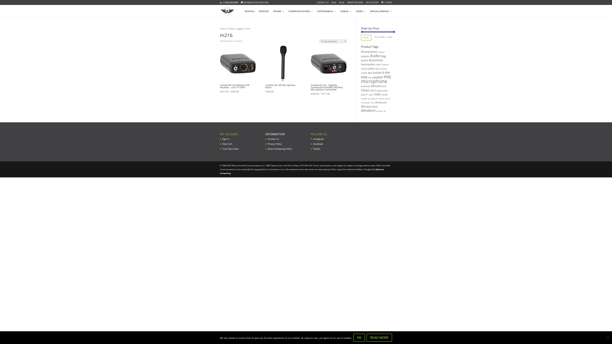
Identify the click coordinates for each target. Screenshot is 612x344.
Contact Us (323, 3)
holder (377, 73)
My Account (372, 3)
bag (383, 56)
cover (364, 72)
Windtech (368, 110)
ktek (364, 77)
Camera (385, 64)
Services (264, 11)
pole (379, 90)
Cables (344, 11)
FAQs (334, 3)
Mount (376, 86)
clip (377, 68)
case (371, 68)
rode (377, 94)
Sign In (225, 138)
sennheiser (373, 98)
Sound (277, 11)
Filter (366, 37)
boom (364, 60)
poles (385, 90)
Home (223, 28)
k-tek (386, 72)
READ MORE (379, 338)
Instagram (318, 138)
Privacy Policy (275, 143)
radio (370, 94)
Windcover (381, 102)
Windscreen (369, 106)
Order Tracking (355, 3)
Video (359, 11)
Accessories (369, 51)
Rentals (250, 11)
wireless (379, 111)
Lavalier (377, 77)
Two (373, 102)
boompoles (368, 64)
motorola (366, 86)
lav (369, 77)
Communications (299, 11)
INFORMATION (275, 134)
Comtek (383, 69)
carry (364, 68)
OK (359, 338)
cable (378, 64)
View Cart (227, 143)
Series (381, 98)
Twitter (317, 148)
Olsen (365, 90)
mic (387, 76)
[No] (608, 337)
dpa (370, 73)
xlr (385, 111)
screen (364, 98)
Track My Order (230, 148)
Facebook (318, 143)
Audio (375, 55)
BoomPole (376, 60)
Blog (341, 3)
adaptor (365, 56)
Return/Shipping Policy (280, 148)
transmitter (365, 103)
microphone (374, 81)
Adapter (381, 52)
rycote (384, 94)
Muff (384, 86)
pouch (364, 94)
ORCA (373, 90)
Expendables (325, 11)
